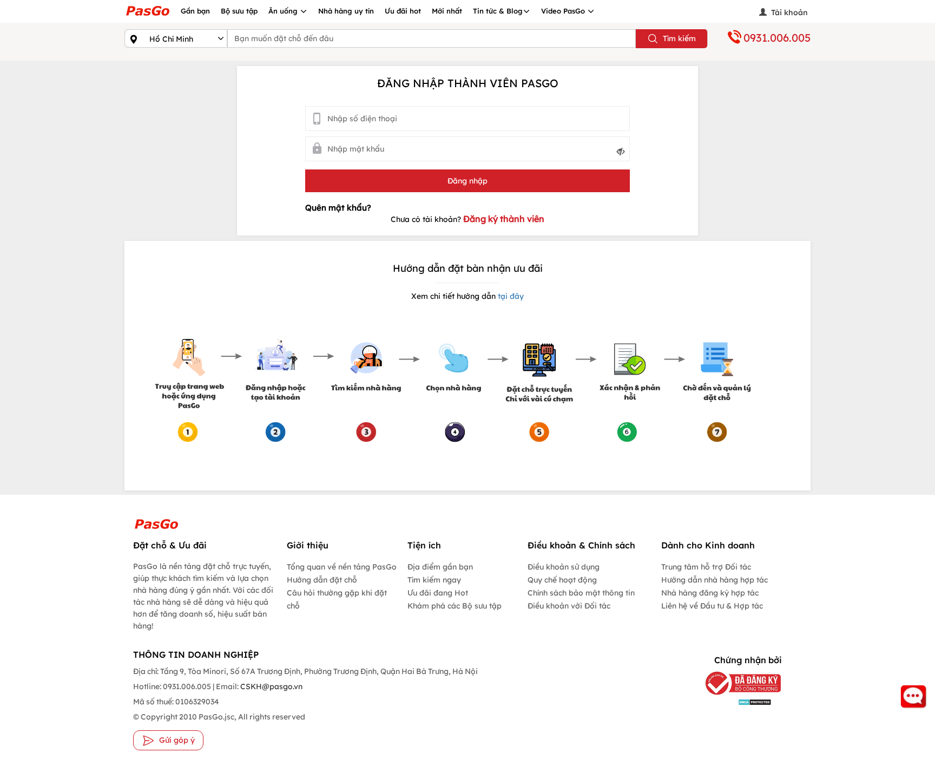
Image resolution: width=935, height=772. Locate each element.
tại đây (510, 296)
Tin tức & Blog (498, 10)
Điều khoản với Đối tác (569, 606)
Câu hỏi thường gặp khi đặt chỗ (337, 599)
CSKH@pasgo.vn (270, 686)
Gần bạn (195, 10)
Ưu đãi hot (403, 10)
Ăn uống (284, 10)
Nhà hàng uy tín (346, 10)
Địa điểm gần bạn (440, 567)
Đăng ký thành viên (503, 218)
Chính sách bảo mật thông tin (581, 593)
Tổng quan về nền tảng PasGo (342, 567)
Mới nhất (447, 10)
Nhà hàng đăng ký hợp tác (710, 593)
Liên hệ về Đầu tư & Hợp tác (712, 606)
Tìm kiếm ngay (434, 580)
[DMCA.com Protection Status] (735, 701)
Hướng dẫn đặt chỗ (322, 580)
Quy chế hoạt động (562, 580)
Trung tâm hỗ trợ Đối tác (706, 567)
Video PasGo (564, 10)
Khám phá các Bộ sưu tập (454, 606)
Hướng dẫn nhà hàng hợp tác (714, 580)
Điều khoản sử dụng (564, 567)
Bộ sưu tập (239, 10)
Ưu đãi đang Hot (437, 593)
